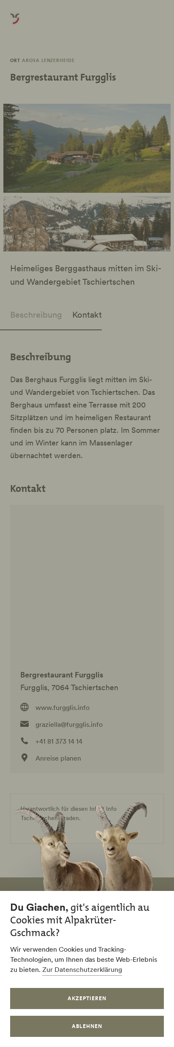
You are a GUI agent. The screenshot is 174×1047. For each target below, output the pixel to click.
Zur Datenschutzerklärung (82, 969)
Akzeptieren (87, 998)
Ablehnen (87, 1026)
